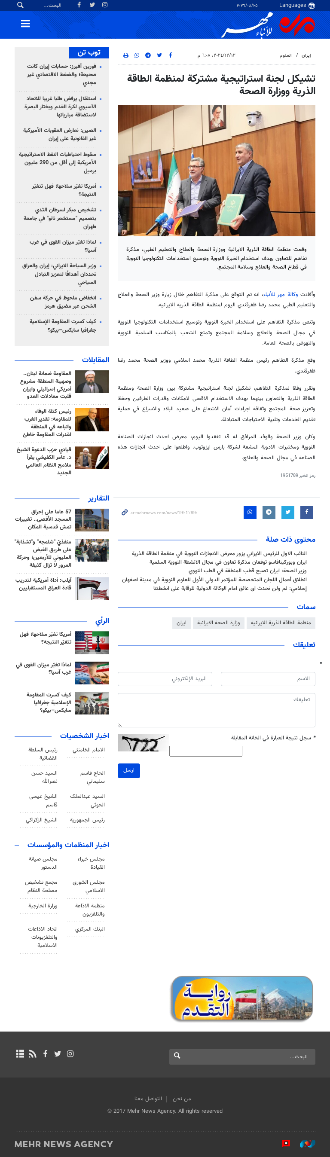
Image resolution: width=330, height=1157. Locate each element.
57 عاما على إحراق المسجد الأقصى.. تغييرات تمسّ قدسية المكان (43, 520)
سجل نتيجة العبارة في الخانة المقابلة (273, 738)
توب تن (89, 52)
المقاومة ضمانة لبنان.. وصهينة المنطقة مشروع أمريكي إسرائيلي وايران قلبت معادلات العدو (45, 385)
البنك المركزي (90, 929)
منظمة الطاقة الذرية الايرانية (281, 623)
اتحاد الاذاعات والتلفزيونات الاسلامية (43, 937)
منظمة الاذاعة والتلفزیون (90, 910)
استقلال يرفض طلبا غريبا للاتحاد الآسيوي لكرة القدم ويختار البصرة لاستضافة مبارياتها (60, 107)
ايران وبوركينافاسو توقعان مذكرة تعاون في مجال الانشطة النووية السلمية (228, 562)
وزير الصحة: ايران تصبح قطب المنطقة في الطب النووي (248, 571)
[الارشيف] (20, 1055)
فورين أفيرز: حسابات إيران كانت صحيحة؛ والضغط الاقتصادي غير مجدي (61, 74)
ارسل (128, 770)
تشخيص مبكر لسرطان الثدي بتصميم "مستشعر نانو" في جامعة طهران (60, 218)
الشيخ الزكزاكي (42, 820)
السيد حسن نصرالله (44, 777)
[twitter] (57, 1055)
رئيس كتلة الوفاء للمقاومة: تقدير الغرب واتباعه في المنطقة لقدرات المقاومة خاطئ (47, 423)
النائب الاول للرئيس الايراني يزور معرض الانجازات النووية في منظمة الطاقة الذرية (219, 553)
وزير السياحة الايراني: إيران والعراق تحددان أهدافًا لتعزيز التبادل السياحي (59, 274)
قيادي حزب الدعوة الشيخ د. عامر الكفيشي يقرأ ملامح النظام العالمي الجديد (44, 461)
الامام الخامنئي (89, 750)
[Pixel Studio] (282, 1144)
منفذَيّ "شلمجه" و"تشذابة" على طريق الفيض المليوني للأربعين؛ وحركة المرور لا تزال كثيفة (43, 554)
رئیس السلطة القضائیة (43, 754)
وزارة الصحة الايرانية (218, 623)
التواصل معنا (148, 1099)
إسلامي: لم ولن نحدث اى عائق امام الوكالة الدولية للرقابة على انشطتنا (230, 588)
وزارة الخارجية (43, 906)
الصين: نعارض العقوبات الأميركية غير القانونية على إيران (59, 134)
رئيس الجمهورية (87, 820)
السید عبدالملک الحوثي (87, 800)
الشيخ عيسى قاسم (43, 800)
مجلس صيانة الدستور (43, 863)
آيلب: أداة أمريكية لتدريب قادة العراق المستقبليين (43, 584)
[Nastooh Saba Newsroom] (303, 1144)
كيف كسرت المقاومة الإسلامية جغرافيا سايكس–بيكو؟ (63, 325)
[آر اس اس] (32, 1055)
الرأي (102, 621)
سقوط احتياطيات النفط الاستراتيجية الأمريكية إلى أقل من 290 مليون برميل (57, 162)
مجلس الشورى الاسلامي (89, 886)
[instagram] (70, 1055)
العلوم (286, 55)
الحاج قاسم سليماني (92, 777)
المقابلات (95, 360)
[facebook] (45, 1055)
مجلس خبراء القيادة (91, 863)
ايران (181, 623)
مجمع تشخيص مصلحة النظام (41, 886)
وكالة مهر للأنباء (280, 294)
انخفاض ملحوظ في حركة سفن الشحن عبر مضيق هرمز (63, 302)
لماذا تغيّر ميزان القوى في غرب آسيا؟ (63, 246)
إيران (306, 55)
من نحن (182, 1099)
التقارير (98, 498)
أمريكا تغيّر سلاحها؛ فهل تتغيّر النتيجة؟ (64, 190)
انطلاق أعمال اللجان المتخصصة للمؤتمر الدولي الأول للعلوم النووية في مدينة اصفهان (214, 580)
